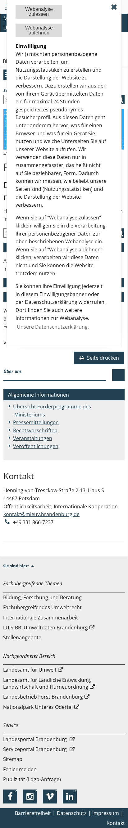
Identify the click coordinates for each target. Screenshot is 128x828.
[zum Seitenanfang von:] (35, 566)
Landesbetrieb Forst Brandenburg (43, 696)
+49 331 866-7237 (33, 522)
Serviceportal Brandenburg (35, 749)
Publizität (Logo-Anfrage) (32, 779)
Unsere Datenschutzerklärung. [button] (53, 326)
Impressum (105, 813)
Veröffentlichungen (35, 446)
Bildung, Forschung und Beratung (42, 597)
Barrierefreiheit (33, 813)
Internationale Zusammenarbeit (40, 617)
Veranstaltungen (32, 438)
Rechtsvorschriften (35, 430)
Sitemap (12, 759)
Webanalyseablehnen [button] (39, 30)
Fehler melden (20, 769)
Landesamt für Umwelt (30, 669)
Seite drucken (102, 357)
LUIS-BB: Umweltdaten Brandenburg (45, 627)
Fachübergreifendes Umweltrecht (42, 607)
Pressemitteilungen (36, 422)
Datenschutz (72, 813)
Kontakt (116, 823)
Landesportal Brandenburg (35, 739)
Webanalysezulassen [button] (39, 12)
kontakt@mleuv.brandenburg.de (41, 514)
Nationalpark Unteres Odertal (38, 707)
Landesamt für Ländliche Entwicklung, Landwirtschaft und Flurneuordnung (47, 683)
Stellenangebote (22, 637)
